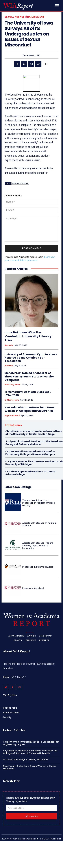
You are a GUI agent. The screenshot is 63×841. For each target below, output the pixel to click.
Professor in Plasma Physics (37, 566)
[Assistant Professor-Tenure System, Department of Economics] (13, 545)
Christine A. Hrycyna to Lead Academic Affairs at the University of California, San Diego (33, 433)
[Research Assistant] (13, 587)
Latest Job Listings (18, 487)
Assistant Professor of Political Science (39, 524)
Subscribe (33, 816)
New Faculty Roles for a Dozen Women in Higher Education (29, 767)
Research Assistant (33, 588)
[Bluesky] (5, 687)
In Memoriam (12, 400)
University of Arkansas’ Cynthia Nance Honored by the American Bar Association (31, 357)
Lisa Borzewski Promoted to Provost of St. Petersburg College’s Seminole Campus (30, 453)
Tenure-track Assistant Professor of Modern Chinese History (38, 503)
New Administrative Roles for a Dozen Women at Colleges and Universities (30, 409)
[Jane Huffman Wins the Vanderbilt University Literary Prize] (31, 300)
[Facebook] (17, 64)
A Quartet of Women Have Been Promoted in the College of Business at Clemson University (30, 752)
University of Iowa (20, 183)
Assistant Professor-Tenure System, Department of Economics (37, 545)
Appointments (12, 415)
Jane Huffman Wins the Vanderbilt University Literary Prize (28, 336)
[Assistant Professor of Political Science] (13, 523)
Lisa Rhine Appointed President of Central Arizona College (30, 473)
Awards (9, 345)
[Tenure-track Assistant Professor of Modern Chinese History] (13, 502)
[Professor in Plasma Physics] (13, 566)
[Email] (31, 64)
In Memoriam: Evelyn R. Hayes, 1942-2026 (25, 759)
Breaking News (12, 384)
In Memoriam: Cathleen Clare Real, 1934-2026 (28, 393)
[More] (45, 64)
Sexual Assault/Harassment (24, 17)
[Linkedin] (24, 64)
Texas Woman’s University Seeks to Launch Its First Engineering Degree (31, 743)
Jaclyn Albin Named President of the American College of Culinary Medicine (34, 443)
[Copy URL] (38, 64)
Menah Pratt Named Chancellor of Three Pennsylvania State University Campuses (29, 376)
